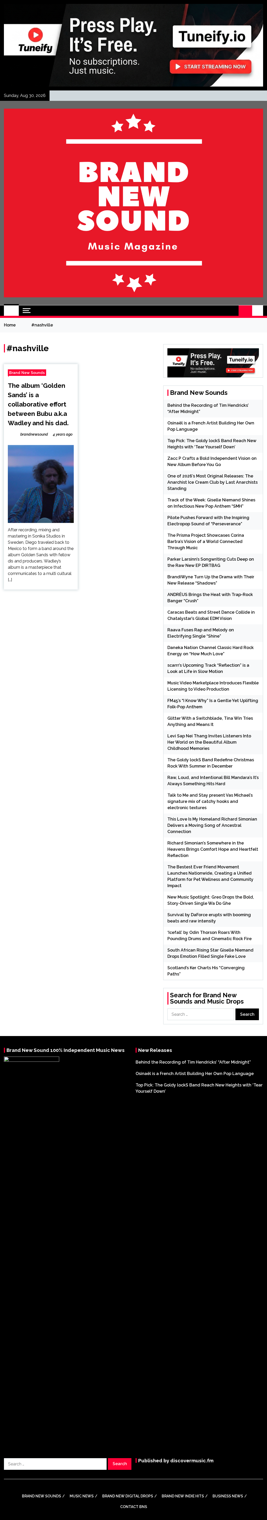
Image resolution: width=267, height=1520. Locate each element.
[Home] (11, 310)
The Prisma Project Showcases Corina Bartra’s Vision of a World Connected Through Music (205, 541)
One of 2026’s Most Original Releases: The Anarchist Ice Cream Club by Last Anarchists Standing (212, 482)
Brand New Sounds (27, 372)
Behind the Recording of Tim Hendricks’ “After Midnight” (193, 1062)
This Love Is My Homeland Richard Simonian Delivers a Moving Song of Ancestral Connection (212, 825)
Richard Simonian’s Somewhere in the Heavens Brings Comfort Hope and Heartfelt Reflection (212, 849)
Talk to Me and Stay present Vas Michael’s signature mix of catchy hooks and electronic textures (210, 801)
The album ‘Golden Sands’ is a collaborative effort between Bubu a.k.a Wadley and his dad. (38, 404)
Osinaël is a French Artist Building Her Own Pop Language (195, 1073)
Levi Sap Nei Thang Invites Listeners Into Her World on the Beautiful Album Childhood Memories (209, 742)
